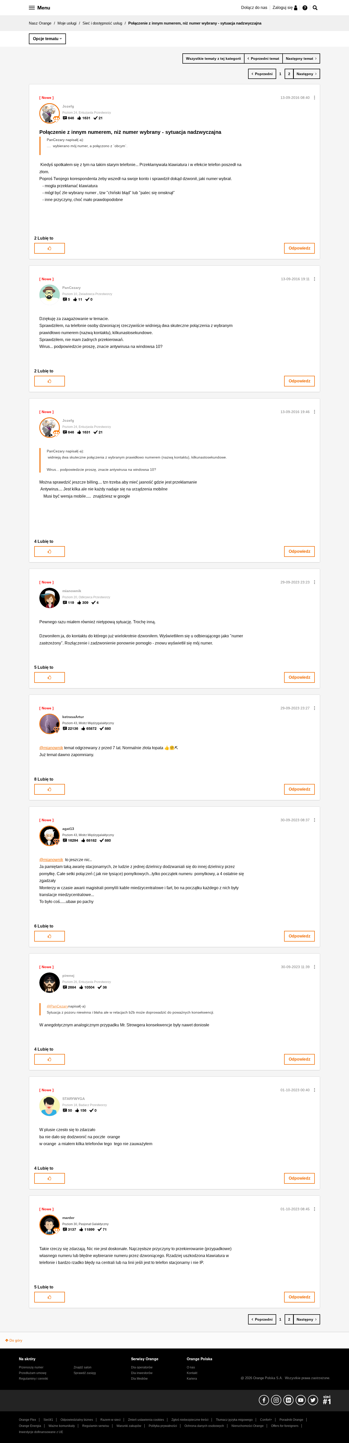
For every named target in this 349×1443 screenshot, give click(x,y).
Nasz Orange (40, 23)
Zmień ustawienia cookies (146, 1420)
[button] (314, 97)
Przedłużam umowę (32, 1373)
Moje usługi (66, 23)
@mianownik (51, 748)
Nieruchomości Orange (247, 1426)
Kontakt (192, 1373)
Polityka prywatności (163, 1426)
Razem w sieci (110, 1420)
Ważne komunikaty (62, 1426)
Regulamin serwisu (95, 1426)
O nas (191, 1367)
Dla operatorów (142, 1367)
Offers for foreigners (284, 1426)
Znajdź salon (82, 1367)
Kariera (192, 1378)
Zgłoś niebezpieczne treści (189, 1420)
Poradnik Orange (291, 1420)
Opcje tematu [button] (46, 39)
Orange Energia (30, 1426)
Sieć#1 (48, 1420)
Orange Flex (27, 1420)
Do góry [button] (15, 1340)
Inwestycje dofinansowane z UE (41, 1432)
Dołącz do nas (254, 7)
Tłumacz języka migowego (234, 1420)
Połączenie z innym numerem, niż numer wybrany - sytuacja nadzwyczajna (130, 132)
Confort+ (266, 1420)
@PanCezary (57, 1006)
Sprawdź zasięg (85, 1373)
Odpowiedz (299, 248)
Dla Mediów (139, 1378)
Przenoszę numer (31, 1367)
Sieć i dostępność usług (102, 23)
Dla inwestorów (142, 1373)
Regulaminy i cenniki (33, 1378)
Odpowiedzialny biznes (77, 1420)
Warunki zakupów (129, 1426)
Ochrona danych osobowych (204, 1426)
